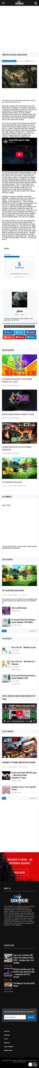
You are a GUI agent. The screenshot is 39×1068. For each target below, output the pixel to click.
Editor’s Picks (9, 945)
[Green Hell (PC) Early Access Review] (19, 76)
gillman (20, 311)
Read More (19, 872)
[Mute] (31, 721)
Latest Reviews (7, 559)
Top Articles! (7, 638)
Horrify (24, 1062)
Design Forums (33, 1060)
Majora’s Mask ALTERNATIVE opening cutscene (18, 414)
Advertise (7, 1035)
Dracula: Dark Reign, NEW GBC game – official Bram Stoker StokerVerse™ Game (24, 775)
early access (14, 326)
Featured (4, 61)
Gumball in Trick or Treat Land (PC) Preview (23, 788)
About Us (7, 1031)
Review (32, 326)
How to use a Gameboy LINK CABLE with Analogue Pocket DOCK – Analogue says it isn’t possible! (23, 959)
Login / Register (8, 1046)
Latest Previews (7, 731)
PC (9, 61)
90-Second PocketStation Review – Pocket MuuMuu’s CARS (24, 676)
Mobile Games (8, 1050)
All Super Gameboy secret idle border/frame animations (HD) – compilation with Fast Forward (24, 973)
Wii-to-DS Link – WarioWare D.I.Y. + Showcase (23, 662)
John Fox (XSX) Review (19, 607)
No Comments (23, 595)
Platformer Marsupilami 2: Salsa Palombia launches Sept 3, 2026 (17, 380)
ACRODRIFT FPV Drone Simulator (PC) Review (19, 762)
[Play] (5, 721)
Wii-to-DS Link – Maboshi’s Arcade (23, 647)
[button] (33, 1064)
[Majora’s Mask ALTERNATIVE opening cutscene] (19, 400)
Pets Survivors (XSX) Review (12, 482)
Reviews (14, 61)
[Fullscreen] (34, 721)
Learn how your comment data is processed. (19, 547)
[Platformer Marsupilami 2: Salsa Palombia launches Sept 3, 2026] (19, 365)
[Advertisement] (19, 28)
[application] (19, 713)
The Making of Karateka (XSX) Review (24, 984)
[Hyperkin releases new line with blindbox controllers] (19, 433)
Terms (6, 1039)
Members (7, 1042)
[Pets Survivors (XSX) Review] (19, 468)
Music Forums (17, 1062)
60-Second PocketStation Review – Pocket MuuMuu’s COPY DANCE (24, 621)
